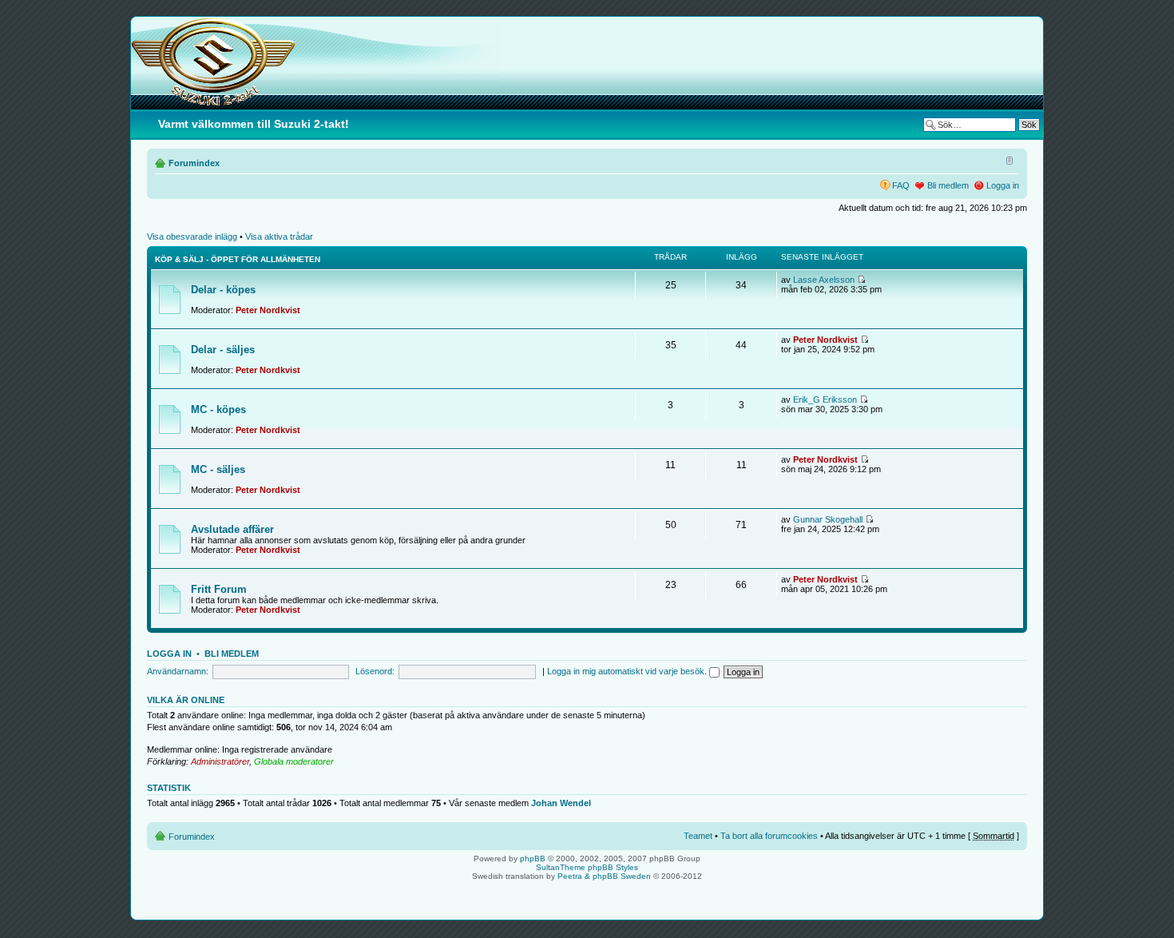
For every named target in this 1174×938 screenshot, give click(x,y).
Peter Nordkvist (268, 310)
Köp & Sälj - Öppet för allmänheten (237, 259)
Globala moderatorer (294, 761)
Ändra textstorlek (1007, 160)
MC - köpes (218, 409)
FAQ (901, 185)
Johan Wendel (561, 803)
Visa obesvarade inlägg (192, 236)
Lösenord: (375, 671)
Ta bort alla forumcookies (769, 836)
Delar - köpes (223, 290)
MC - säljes (218, 469)
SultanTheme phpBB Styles (587, 867)
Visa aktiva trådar (279, 236)
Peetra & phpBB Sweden (604, 876)
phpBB (532, 858)
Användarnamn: (177, 671)
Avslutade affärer (232, 529)
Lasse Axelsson (824, 279)
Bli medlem (948, 185)
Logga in (1002, 185)
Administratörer (220, 761)
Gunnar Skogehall (828, 519)
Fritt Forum (219, 589)
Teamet (698, 836)
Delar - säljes (223, 350)
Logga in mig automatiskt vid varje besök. (628, 671)
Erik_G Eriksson (825, 399)
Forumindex (194, 163)
